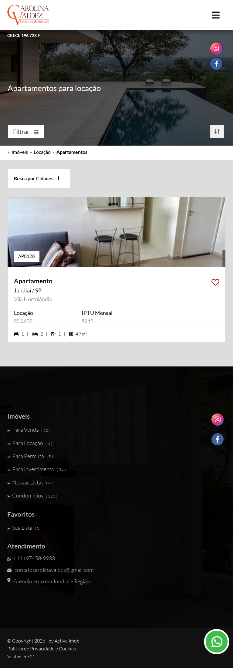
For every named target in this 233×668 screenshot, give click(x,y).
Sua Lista (27, 527)
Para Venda (31, 429)
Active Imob (67, 641)
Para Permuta (32, 456)
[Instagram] (217, 422)
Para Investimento (39, 469)
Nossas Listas (32, 482)
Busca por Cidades (35, 178)
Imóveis (20, 152)
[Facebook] (217, 441)
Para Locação (32, 443)
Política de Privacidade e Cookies (41, 649)
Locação (42, 152)
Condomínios (34, 495)
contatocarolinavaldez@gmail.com (54, 569)
